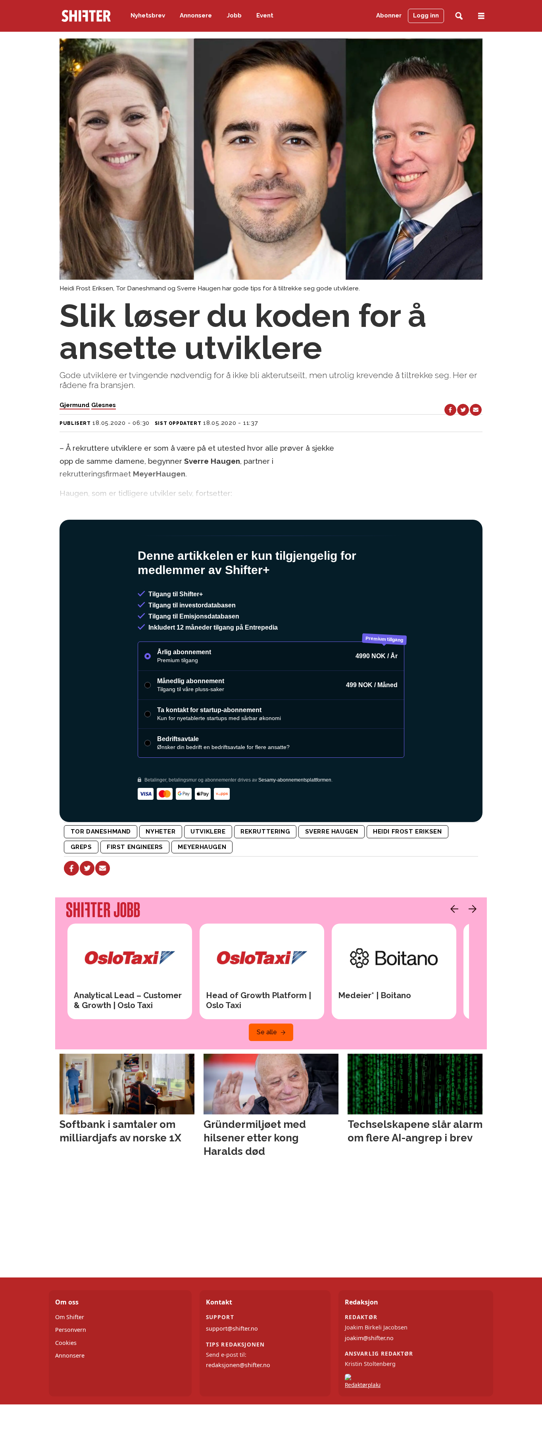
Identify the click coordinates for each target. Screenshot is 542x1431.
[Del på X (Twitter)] (463, 410)
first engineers (135, 881)
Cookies (66, 1377)
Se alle (267, 1066)
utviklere (207, 865)
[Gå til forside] (86, 16)
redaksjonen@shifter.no (238, 1399)
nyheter (160, 865)
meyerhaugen (202, 881)
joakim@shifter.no (369, 1372)
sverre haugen (331, 865)
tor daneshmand (101, 865)
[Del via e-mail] (476, 410)
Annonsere (196, 15)
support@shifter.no (232, 1362)
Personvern (70, 1364)
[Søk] (459, 16)
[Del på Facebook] (450, 410)
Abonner (389, 15)
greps (81, 881)
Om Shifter (69, 1351)
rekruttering (265, 865)
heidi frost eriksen (407, 865)
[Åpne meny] (481, 16)
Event (264, 15)
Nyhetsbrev (148, 15)
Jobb (234, 15)
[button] (452, 943)
